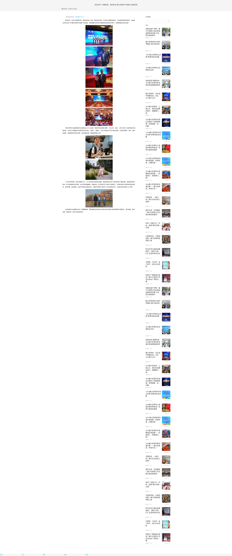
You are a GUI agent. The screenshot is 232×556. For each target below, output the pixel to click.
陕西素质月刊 (79, 17)
